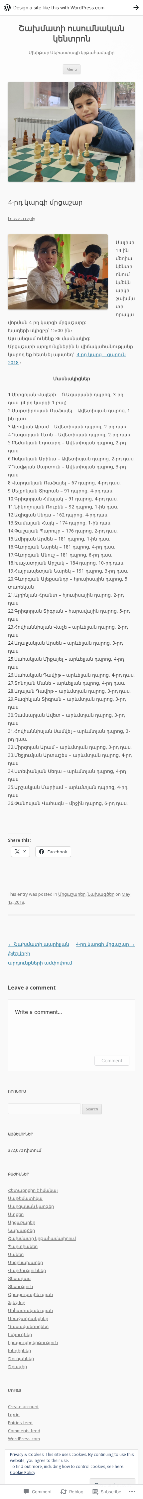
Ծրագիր (17, 1366)
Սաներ (16, 1254)
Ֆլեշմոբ (16, 1302)
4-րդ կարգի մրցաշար (105, 944)
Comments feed (24, 1431)
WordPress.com (24, 1439)
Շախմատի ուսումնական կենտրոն (71, 33)
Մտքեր (16, 1214)
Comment (111, 1060)
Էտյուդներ (20, 1334)
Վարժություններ (27, 1270)
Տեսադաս (19, 1278)
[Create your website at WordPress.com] (71, 7)
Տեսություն (20, 1286)
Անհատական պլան (30, 1310)
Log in (14, 1415)
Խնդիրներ (19, 1350)
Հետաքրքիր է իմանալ (33, 1190)
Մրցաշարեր (71, 894)
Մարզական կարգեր (31, 1206)
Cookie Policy (22, 1472)
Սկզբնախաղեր (25, 1262)
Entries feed (20, 1423)
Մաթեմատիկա (25, 1198)
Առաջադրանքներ (28, 1318)
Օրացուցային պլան (30, 1294)
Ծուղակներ (21, 1358)
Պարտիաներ (23, 1246)
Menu (72, 69)
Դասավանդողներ (28, 1326)
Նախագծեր (100, 894)
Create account (23, 1407)
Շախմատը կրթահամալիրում (42, 1238)
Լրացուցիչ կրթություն (33, 1342)
